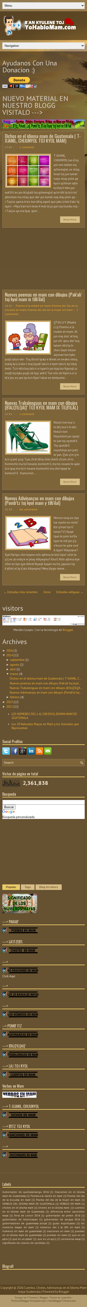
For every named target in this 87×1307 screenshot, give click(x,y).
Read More (70, 219)
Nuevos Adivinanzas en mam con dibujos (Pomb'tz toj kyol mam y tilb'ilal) (39, 500)
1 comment (26, 147)
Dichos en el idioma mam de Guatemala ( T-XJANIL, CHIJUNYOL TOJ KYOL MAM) (43, 138)
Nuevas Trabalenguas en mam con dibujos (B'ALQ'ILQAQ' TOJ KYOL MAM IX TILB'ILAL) (41, 405)
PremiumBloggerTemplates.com (28, 1300)
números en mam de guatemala (22, 1231)
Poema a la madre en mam (33, 305)
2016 (9, 651)
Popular (11, 887)
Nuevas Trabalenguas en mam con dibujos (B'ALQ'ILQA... (46, 688)
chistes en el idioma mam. (54, 1207)
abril (13, 669)
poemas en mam (57, 1235)
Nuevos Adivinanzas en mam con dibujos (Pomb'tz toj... (46, 693)
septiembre (17, 660)
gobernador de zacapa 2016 (62, 1219)
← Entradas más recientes (21, 592)
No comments (28, 509)
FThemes (32, 1297)
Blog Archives (48, 887)
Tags (28, 887)
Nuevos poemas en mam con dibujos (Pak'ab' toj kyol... (45, 683)
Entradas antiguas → (69, 592)
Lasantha (66, 1297)
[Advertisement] (37, 260)
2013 (9, 702)
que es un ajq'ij (46, 1239)
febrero (14, 697)
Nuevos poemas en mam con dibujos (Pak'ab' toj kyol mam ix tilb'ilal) (43, 296)
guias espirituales (64, 1223)
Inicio (47, 592)
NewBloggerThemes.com (62, 1300)
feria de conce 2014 (27, 1215)
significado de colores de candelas (23, 1243)
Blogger (68, 630)
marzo (14, 674)
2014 (9, 655)
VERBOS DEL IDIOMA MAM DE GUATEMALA (28, 1203)
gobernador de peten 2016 (63, 1215)
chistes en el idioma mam (17, 1207)
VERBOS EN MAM (70, 1203)
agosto (14, 665)
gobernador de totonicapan (20, 1219)
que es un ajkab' (22, 1239)
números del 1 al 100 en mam (60, 1227)
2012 (9, 707)
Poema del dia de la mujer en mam (50, 310)
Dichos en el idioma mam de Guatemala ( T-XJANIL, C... (46, 678)
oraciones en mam (58, 1231)
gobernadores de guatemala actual (24, 1223)
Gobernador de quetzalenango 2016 (25, 1192)
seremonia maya (71, 1239)
